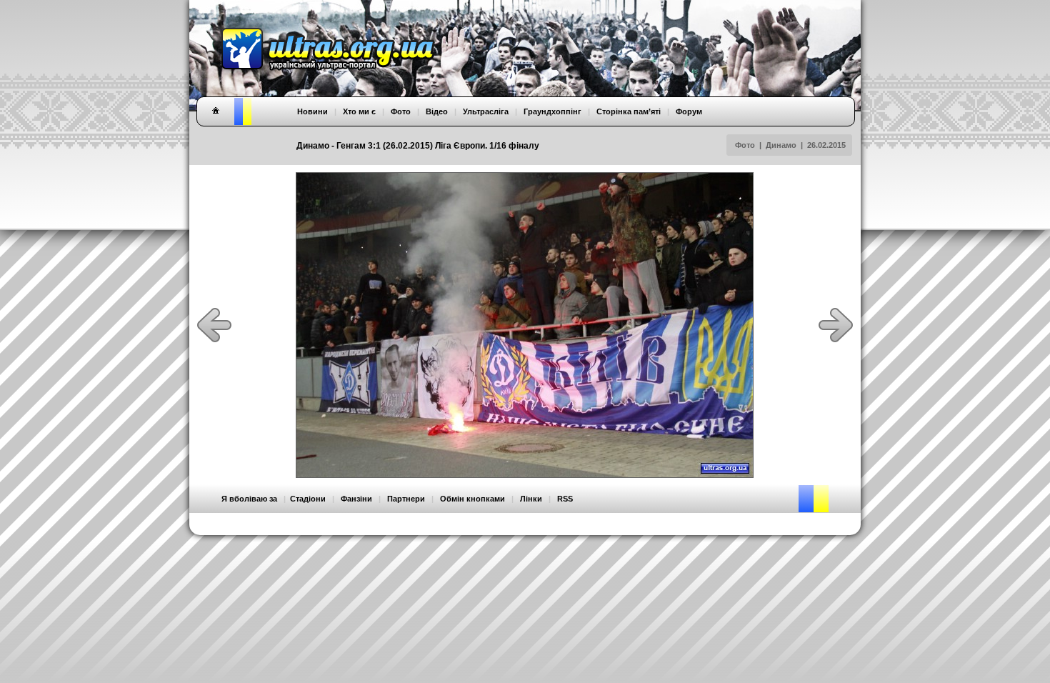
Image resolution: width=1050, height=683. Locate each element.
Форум (689, 111)
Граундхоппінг (552, 111)
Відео (437, 111)
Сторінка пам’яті (628, 111)
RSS (565, 498)
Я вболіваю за (249, 498)
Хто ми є (359, 111)
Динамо (781, 145)
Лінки (531, 498)
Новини (312, 111)
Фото (745, 145)
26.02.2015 (826, 145)
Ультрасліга (486, 111)
